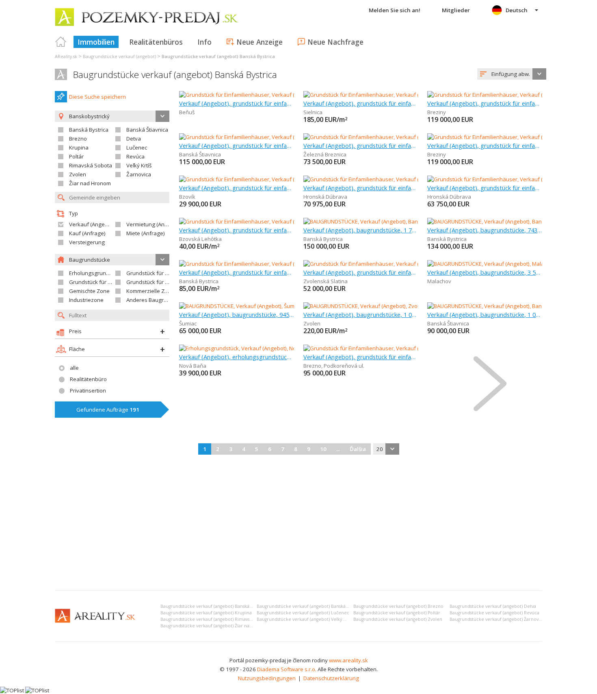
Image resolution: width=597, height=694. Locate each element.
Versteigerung (87, 242)
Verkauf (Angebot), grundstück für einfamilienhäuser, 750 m (484, 188)
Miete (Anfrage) (145, 233)
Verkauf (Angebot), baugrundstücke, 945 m (236, 314)
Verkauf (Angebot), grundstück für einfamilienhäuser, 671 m (236, 145)
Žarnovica (138, 174)
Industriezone (86, 300)
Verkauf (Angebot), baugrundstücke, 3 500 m (484, 272)
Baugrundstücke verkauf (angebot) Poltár (396, 613)
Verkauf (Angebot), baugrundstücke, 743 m (484, 230)
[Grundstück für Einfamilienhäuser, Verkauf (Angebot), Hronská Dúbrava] (392, 179)
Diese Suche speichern (97, 96)
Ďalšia (358, 449)
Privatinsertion (88, 390)
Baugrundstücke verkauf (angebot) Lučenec (303, 613)
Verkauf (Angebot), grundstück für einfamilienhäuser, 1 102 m (236, 230)
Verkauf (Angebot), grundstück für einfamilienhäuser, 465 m (236, 188)
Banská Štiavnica (147, 129)
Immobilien (96, 42)
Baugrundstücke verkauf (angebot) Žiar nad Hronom (216, 626)
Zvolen (77, 174)
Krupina (79, 147)
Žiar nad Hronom (90, 183)
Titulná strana (61, 42)
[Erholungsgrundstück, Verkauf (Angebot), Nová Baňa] (244, 348)
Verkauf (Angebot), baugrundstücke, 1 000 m (360, 314)
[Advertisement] (298, 523)
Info (204, 42)
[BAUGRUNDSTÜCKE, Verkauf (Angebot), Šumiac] (237, 306)
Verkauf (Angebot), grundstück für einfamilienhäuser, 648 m (360, 103)
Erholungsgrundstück (95, 273)
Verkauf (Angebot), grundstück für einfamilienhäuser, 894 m (236, 103)
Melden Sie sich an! (394, 10)
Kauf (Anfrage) (87, 233)
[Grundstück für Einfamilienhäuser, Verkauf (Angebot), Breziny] (503, 94)
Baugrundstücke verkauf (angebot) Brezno (398, 606)
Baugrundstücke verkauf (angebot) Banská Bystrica (175, 74)
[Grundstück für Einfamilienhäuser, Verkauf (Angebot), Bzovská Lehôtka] (267, 221)
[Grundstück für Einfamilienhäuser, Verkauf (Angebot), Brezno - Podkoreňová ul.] (401, 348)
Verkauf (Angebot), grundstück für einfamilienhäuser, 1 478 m (236, 272)
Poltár (76, 156)
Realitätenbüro (88, 379)
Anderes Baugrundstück (156, 300)
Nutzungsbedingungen (267, 678)
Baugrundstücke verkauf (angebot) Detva (493, 606)
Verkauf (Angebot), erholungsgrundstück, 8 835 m (236, 357)
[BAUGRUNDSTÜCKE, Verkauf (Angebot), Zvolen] (361, 306)
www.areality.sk (348, 660)
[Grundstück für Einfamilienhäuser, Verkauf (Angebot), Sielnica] (379, 94)
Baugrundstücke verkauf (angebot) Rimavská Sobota (215, 619)
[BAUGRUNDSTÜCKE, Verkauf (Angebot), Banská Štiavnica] (497, 306)
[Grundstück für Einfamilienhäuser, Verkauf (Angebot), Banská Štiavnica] (267, 137)
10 (323, 449)
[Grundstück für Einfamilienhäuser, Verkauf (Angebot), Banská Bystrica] (266, 263)
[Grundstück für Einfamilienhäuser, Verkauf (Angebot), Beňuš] (254, 94)
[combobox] (511, 74)
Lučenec (136, 147)
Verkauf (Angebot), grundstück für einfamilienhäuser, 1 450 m (360, 145)
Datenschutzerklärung (331, 678)
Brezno (78, 138)
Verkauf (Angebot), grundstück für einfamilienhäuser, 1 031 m (360, 357)
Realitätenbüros (156, 42)
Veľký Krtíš (138, 165)
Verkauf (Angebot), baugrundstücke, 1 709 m (360, 230)
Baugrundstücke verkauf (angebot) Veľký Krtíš (305, 619)
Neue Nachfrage (335, 42)
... (338, 449)
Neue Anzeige (259, 42)
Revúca (135, 156)
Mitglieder (456, 10)
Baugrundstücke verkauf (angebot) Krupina (206, 613)
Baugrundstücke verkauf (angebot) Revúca (494, 613)
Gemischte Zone (89, 291)
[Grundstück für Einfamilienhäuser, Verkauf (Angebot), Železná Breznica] (391, 137)
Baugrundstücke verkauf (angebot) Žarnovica (497, 619)
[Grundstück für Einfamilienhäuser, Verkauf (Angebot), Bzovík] (254, 179)
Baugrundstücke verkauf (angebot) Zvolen (397, 619)
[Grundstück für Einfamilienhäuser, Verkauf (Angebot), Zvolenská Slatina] (392, 263)
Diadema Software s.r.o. (286, 669)
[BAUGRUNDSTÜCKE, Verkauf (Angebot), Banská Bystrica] (372, 221)
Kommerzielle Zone (150, 291)
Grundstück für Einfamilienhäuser (168, 273)
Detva (133, 138)
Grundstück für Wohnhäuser (104, 282)
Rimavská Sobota (90, 165)
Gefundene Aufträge (107, 409)
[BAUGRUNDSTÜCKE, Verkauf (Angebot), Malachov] (488, 263)
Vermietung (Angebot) (153, 224)
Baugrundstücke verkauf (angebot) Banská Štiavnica (311, 606)
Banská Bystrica (88, 129)
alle (74, 367)
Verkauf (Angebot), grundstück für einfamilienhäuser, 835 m (360, 188)
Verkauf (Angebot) (92, 224)
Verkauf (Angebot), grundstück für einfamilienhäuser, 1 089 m (360, 272)
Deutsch (517, 10)
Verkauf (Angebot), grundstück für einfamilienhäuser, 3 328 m (484, 103)
